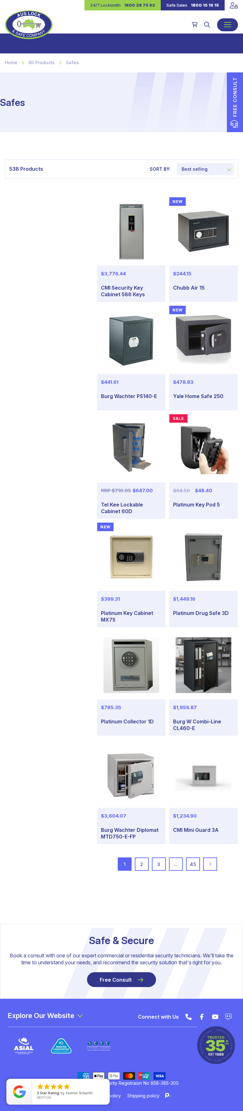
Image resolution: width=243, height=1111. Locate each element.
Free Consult (116, 980)
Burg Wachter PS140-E (129, 396)
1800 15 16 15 (205, 5)
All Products (41, 62)
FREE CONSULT (235, 97)
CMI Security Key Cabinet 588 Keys (123, 291)
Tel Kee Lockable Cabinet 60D (122, 507)
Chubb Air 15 (189, 288)
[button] (207, 25)
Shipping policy (143, 1095)
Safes (72, 62)
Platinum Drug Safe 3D (201, 613)
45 (193, 864)
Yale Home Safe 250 (198, 396)
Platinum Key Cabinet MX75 (127, 616)
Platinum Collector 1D (127, 721)
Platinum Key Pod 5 (196, 504)
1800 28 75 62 (139, 5)
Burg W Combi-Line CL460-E (197, 724)
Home (11, 62)
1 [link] (125, 864)
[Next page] (210, 864)
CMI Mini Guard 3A (196, 830)
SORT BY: (160, 169)
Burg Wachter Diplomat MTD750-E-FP (130, 833)
